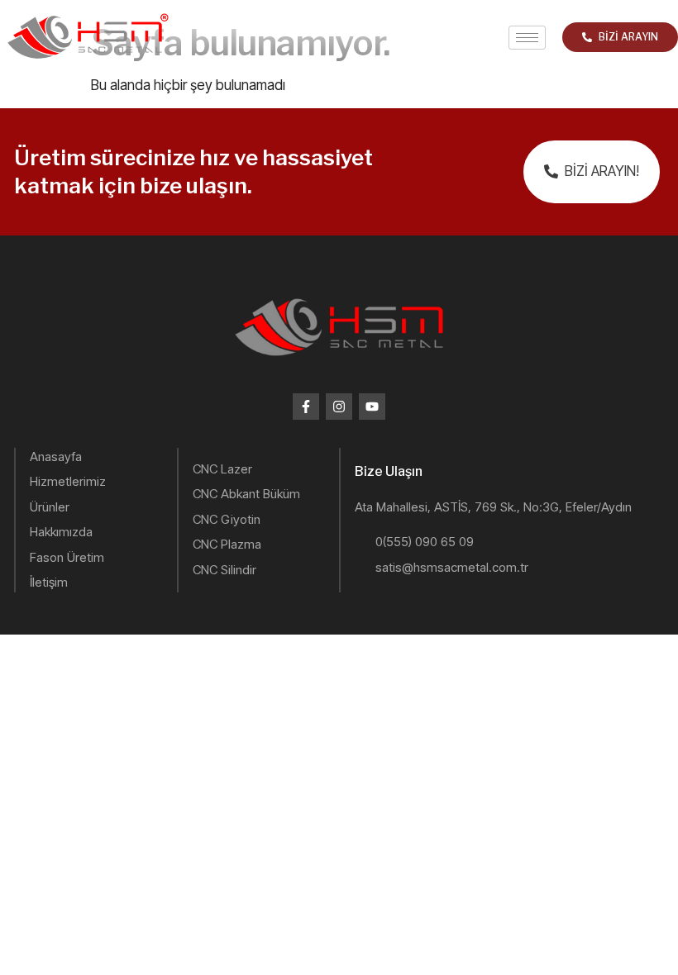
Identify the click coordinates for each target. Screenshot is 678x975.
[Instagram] (339, 406)
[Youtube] (372, 406)
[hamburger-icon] (527, 38)
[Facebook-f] (306, 406)
